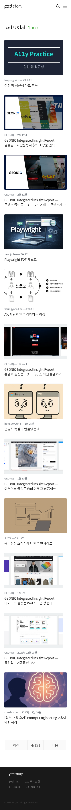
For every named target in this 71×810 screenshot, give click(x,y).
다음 (55, 745)
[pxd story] (22, 7)
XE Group (14, 787)
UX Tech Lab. (33, 787)
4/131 (35, 745)
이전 (16, 745)
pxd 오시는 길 (32, 781)
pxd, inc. (14, 781)
